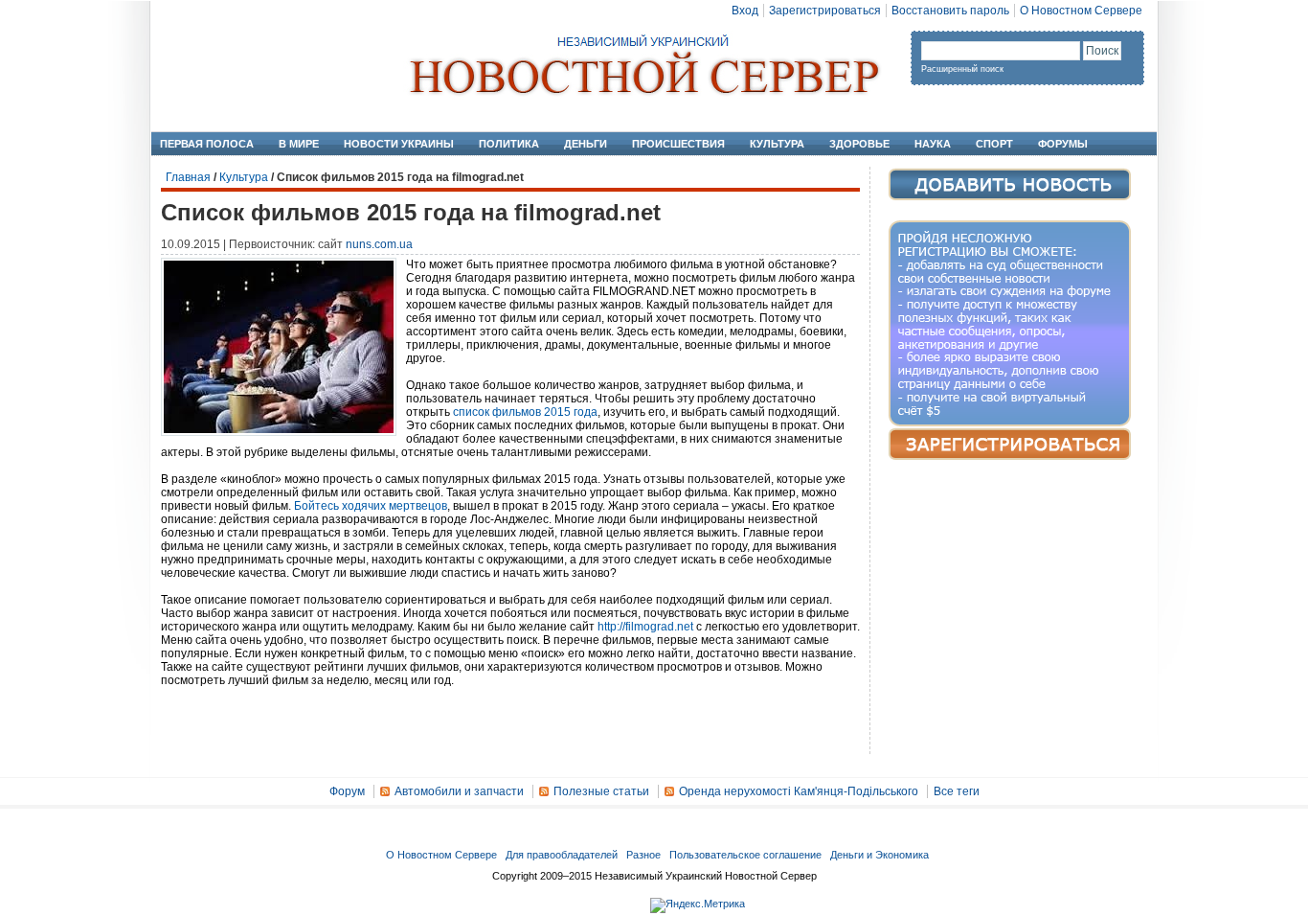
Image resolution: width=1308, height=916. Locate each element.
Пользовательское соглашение (745, 854)
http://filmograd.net (645, 626)
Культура (777, 143)
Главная (188, 177)
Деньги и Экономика (879, 854)
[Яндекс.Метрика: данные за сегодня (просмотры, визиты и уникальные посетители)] (697, 905)
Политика (509, 143)
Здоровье (859, 143)
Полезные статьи (601, 791)
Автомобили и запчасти (459, 791)
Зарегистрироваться (825, 10)
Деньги (585, 143)
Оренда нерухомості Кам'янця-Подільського (798, 791)
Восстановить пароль (950, 10)
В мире (299, 143)
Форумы (1063, 143)
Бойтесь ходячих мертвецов (370, 506)
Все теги (957, 791)
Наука (932, 143)
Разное (643, 854)
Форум (347, 791)
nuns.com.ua (379, 244)
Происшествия (678, 143)
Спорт (994, 143)
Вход (745, 10)
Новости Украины (399, 143)
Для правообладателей (562, 854)
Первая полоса (207, 143)
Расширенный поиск (962, 69)
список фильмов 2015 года (525, 412)
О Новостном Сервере (1081, 10)
